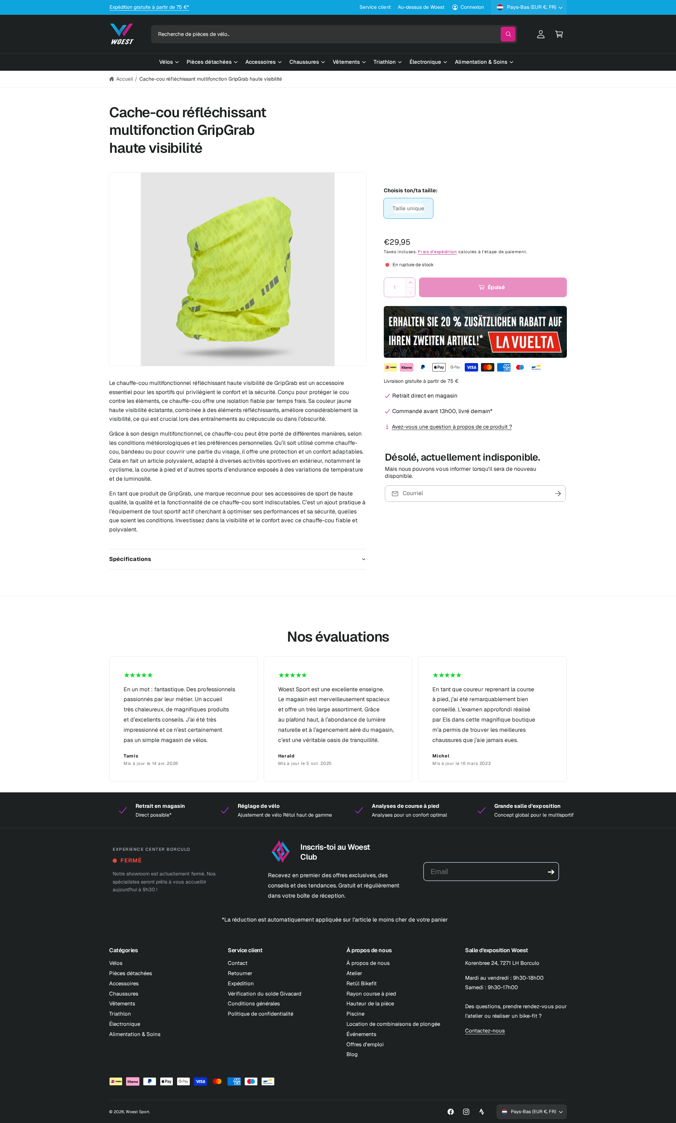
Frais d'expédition (437, 252)
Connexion (472, 7)
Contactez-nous (485, 1030)
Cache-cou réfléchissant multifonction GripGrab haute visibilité (210, 79)
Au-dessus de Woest (421, 7)
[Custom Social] (481, 1111)
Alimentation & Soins (135, 1034)
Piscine (355, 1013)
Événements (361, 1034)
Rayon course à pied (371, 993)
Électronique (124, 1024)
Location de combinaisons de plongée (393, 1024)
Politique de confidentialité (260, 1013)
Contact (238, 963)
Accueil (124, 79)
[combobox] (334, 34)
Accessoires (124, 983)
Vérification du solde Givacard (264, 993)
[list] (338, 719)
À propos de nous (368, 963)
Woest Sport (137, 1111)
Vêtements (122, 1003)
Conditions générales (254, 1003)
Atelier (354, 973)
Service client (374, 7)
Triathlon (120, 1013)
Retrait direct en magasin (424, 395)
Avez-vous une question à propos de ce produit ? (452, 426)
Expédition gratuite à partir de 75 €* (149, 7)
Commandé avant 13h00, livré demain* (442, 411)
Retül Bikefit (361, 983)
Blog (352, 1054)
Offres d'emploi (365, 1044)
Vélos (116, 963)
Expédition (241, 983)
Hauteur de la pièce (370, 1003)
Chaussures (123, 993)
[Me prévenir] (558, 493)
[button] (559, 34)
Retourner (240, 973)
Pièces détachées (130, 973)
